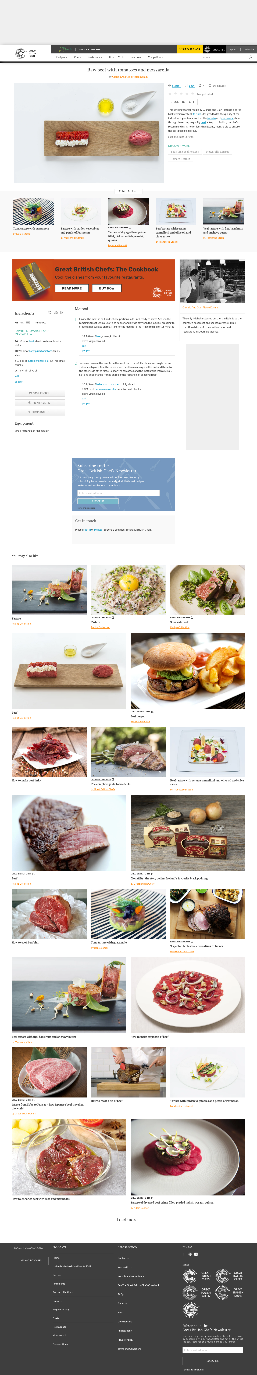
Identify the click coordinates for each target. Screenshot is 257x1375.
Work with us (125, 1266)
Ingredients (59, 1283)
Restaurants (59, 1326)
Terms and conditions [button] (86, 508)
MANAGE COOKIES (31, 1260)
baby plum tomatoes (40, 350)
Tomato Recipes (180, 159)
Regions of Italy (61, 1309)
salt (17, 376)
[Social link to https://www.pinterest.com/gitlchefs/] (190, 1254)
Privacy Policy (125, 1339)
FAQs (121, 1294)
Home (56, 1257)
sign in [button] (87, 529)
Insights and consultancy (131, 1276)
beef (203, 122)
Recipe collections (63, 1292)
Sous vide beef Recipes (185, 151)
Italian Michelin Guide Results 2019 (72, 1266)
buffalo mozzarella (38, 360)
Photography (125, 1330)
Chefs (56, 1318)
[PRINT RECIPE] (56, 313)
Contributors (125, 1321)
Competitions (60, 1344)
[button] (61, 57)
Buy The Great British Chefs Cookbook (138, 1285)
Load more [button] (127, 1219)
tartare (197, 113)
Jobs (120, 1312)
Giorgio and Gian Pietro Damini (130, 76)
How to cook (60, 1335)
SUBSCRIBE (98, 501)
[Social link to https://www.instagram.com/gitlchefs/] (196, 1254)
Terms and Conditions (129, 1348)
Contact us (123, 1257)
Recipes (57, 1275)
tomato (211, 118)
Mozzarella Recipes (217, 151)
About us (122, 1303)
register (99, 529)
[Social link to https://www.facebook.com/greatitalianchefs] (184, 1254)
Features (57, 1300)
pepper (19, 381)
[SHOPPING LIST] (62, 313)
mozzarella (227, 118)
